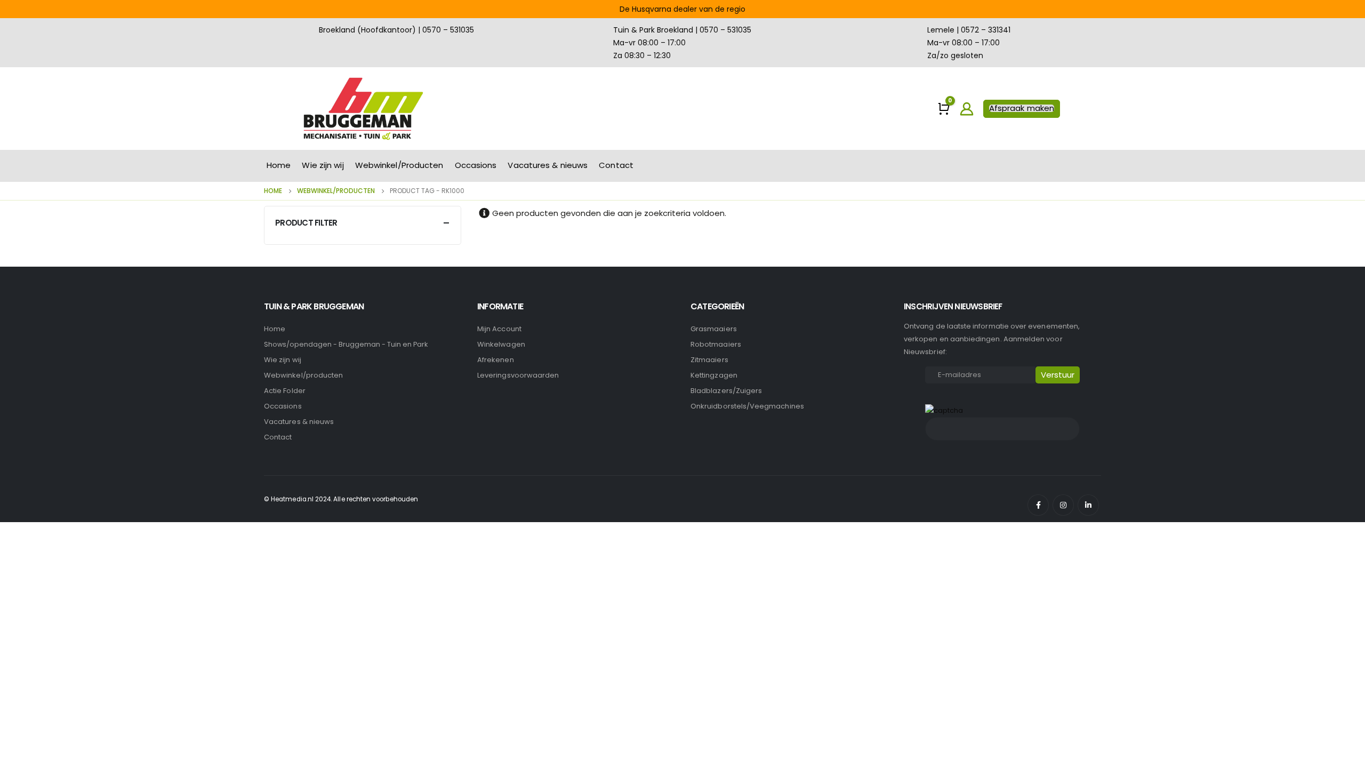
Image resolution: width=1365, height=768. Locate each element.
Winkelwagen (501, 344)
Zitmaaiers (709, 360)
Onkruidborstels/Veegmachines (747, 406)
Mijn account (499, 329)
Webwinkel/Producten (399, 165)
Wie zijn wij (322, 165)
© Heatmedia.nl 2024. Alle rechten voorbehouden (341, 499)
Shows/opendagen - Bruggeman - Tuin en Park (346, 344)
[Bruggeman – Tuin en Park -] (362, 108)
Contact (616, 165)
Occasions (476, 165)
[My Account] (967, 108)
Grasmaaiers (713, 329)
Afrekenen (495, 360)
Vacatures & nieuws (548, 165)
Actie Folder (285, 391)
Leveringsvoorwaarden (518, 375)
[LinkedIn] (1088, 505)
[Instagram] (1063, 505)
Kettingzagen (713, 375)
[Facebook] (1038, 505)
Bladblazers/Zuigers (726, 391)
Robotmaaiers (715, 344)
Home (279, 165)
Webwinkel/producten (303, 375)
